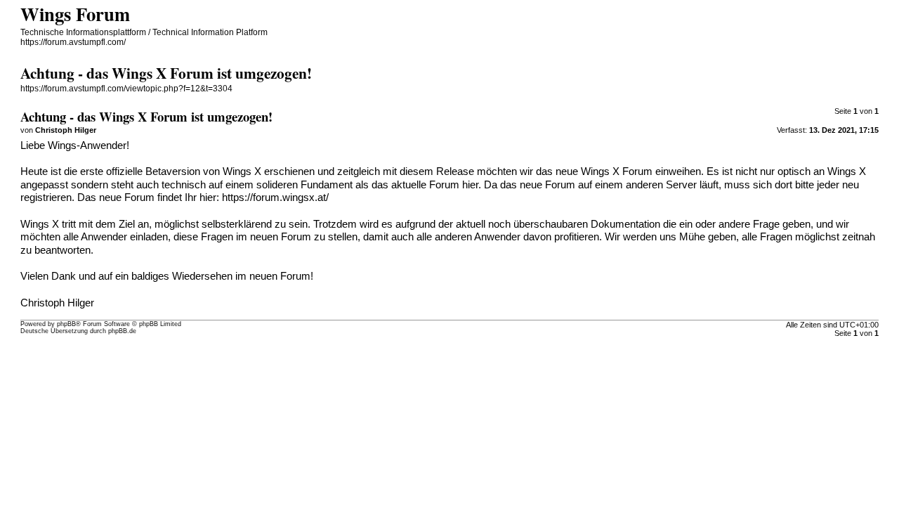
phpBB (66, 323)
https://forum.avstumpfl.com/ (73, 42)
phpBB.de (122, 331)
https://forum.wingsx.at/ (275, 197)
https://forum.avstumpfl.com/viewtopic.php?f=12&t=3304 (126, 88)
